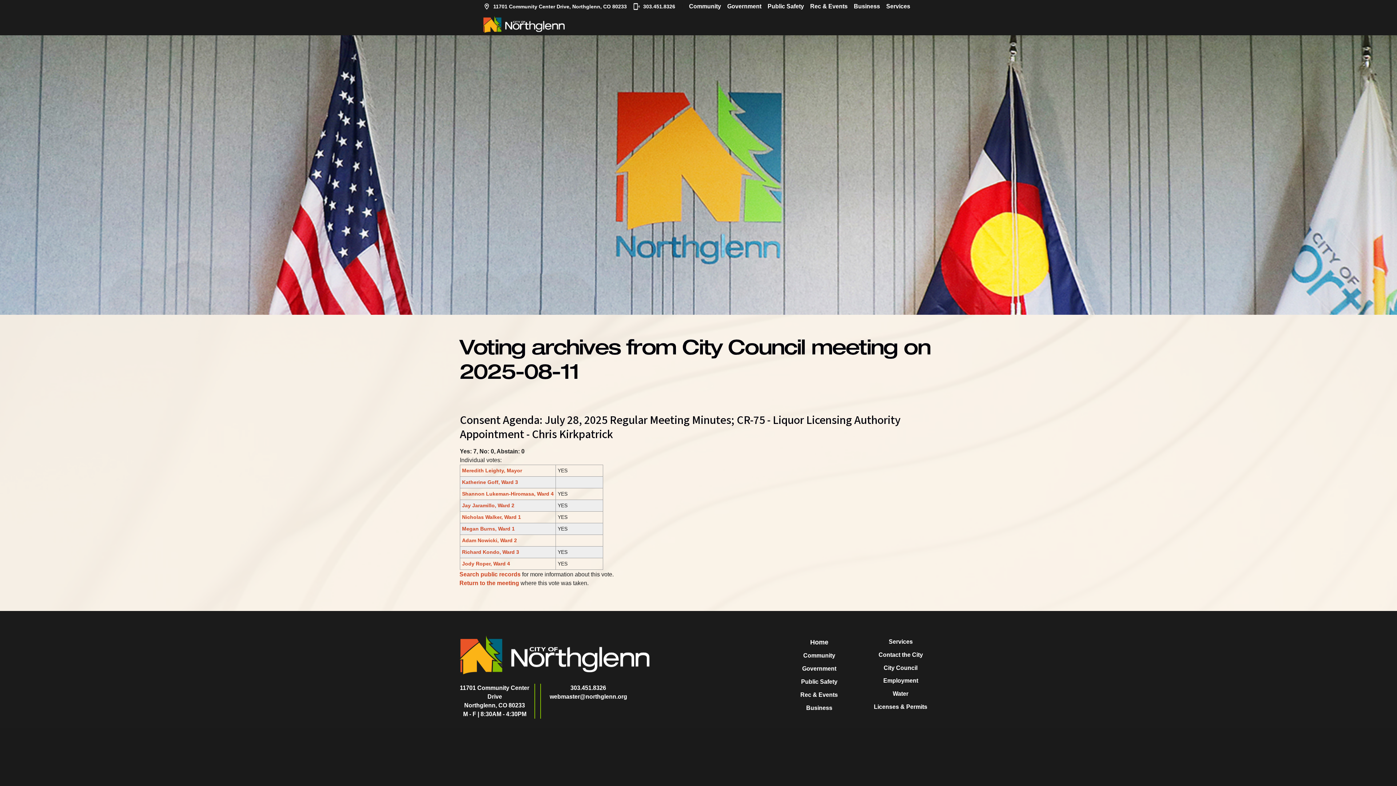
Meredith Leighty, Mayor (492, 470)
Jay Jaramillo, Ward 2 (488, 505)
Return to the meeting (489, 583)
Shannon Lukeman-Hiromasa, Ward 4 (508, 494)
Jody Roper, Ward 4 (486, 564)
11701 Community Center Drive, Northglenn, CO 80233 (560, 6)
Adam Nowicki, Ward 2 (489, 540)
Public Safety (786, 6)
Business (867, 6)
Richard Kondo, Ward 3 (490, 552)
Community (705, 6)
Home (819, 642)
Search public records (490, 574)
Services (898, 6)
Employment (900, 681)
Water (900, 694)
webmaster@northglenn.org (588, 697)
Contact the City (901, 655)
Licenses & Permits (900, 707)
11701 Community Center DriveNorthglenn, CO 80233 (494, 696)
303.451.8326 (659, 6)
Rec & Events (829, 6)
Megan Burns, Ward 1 (488, 529)
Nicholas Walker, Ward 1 (491, 517)
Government (744, 6)
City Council (901, 668)
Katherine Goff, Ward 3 (490, 482)
